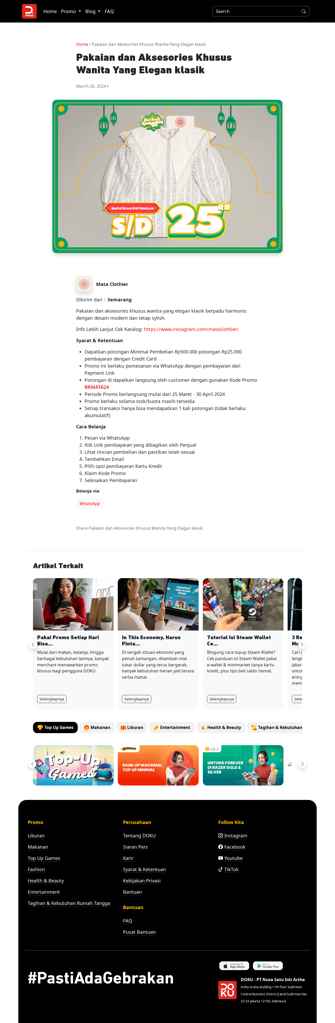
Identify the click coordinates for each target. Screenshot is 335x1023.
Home (50, 11)
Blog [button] (91, 11)
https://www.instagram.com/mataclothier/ (191, 329)
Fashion (36, 869)
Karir (128, 858)
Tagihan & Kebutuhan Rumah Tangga (69, 903)
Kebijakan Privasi (142, 880)
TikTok (231, 869)
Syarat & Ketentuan (144, 869)
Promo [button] (69, 11)
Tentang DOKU (139, 835)
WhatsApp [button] (90, 503)
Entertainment (44, 892)
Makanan (38, 847)
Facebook (234, 847)
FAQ (109, 11)
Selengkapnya (52, 698)
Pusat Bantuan (139, 932)
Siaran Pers (135, 847)
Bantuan (132, 892)
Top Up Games (44, 858)
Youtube (233, 858)
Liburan (36, 835)
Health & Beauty (46, 880)
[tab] (55, 727)
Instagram (235, 835)
